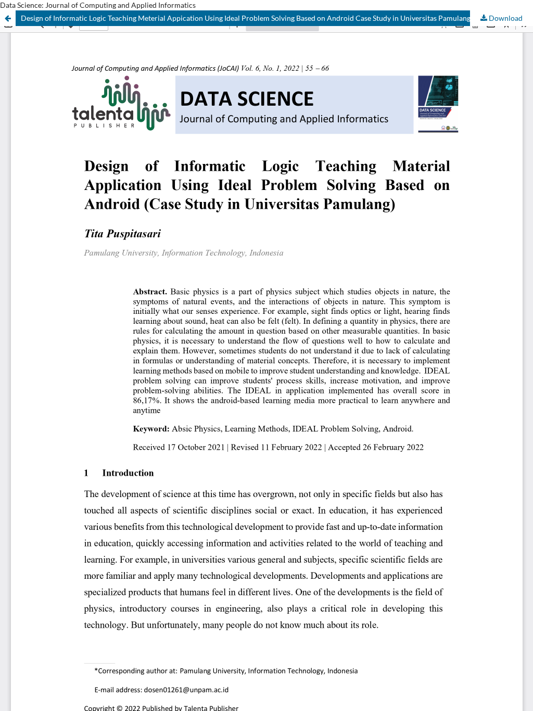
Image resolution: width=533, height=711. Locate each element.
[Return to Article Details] (8, 18)
